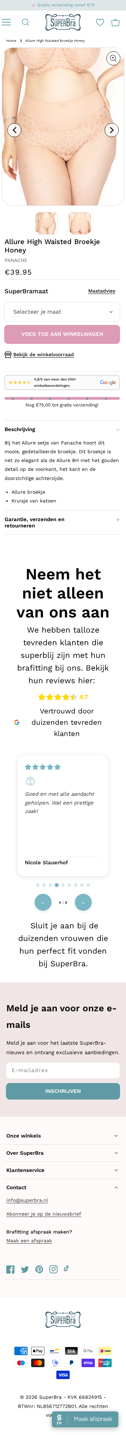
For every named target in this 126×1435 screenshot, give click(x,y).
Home (11, 41)
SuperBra (50, 1397)
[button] (25, 22)
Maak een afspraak (29, 1240)
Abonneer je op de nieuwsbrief (43, 1214)
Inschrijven (63, 1091)
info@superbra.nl (27, 1200)
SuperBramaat (60, 291)
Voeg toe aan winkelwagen (62, 334)
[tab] (38, 885)
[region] (63, 814)
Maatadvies (101, 291)
